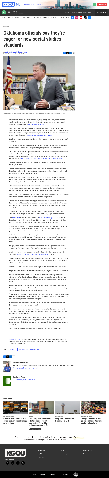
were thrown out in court (36, 124)
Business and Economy (8, 416)
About (45, 17)
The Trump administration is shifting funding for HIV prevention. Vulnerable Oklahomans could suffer (40, 422)
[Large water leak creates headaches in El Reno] (67, 407)
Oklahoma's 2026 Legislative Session (29, 349)
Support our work (87, 450)
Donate (103, 4)
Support (36, 17)
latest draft (16, 218)
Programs (26, 17)
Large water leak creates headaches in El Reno (64, 420)
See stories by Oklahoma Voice (24, 380)
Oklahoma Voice (22, 52)
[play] (3, 12)
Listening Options (65, 454)
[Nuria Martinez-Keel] (7, 366)
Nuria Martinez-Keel (11, 52)
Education (6, 26)
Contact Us (64, 17)
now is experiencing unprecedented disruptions (33, 254)
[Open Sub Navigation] (13, 17)
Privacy (62, 450)
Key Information (42, 454)
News (17, 17)
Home (3, 17)
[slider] (11, 12)
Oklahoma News (59, 416)
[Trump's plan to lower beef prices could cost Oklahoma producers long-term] (93, 407)
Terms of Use (41, 450)
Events (53, 17)
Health (31, 416)
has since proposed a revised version (39, 135)
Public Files (41, 457)
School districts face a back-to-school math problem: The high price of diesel (15, 421)
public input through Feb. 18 (48, 218)
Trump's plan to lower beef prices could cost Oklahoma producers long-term (91, 421)
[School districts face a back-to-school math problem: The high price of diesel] (15, 407)
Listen (9, 17)
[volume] (8, 12)
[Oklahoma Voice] (7, 381)
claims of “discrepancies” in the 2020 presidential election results (41, 158)
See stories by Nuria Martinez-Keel (25, 368)
